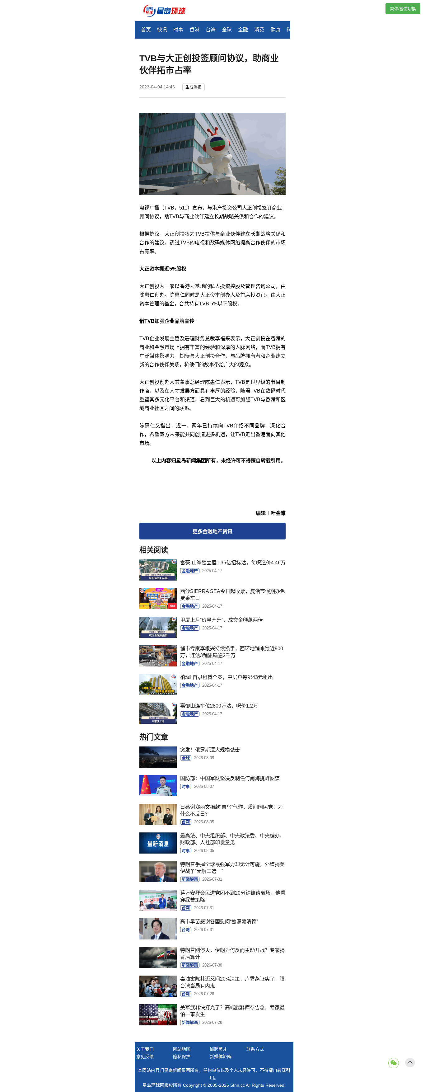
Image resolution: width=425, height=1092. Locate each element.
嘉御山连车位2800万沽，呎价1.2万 (219, 705)
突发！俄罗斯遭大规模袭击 (210, 749)
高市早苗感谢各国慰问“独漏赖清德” (219, 921)
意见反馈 (145, 1056)
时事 (178, 29)
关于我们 (145, 1049)
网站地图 (181, 1049)
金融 (243, 29)
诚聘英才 (218, 1049)
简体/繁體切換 (403, 9)
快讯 (162, 29)
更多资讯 (212, 531)
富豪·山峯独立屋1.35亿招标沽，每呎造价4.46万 (233, 562)
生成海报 (193, 87)
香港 (194, 29)
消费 (259, 29)
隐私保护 (181, 1056)
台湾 (211, 29)
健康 (275, 29)
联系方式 (255, 1049)
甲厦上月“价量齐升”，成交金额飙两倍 (221, 620)
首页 (146, 29)
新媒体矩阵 (220, 1056)
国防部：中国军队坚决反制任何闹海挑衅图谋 (230, 778)
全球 (227, 29)
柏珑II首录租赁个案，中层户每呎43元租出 (226, 677)
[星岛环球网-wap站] (168, 11)
